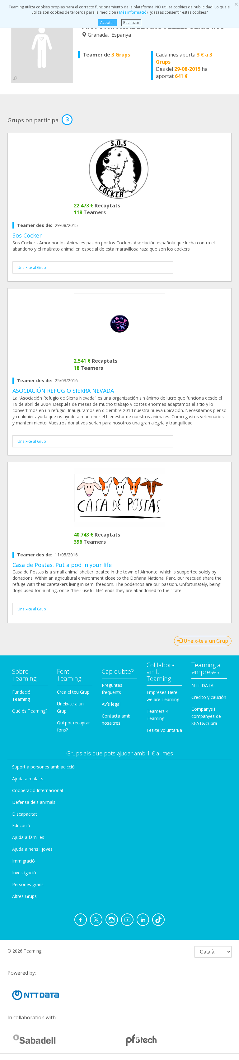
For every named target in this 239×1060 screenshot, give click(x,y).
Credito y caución (208, 697)
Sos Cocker (27, 235)
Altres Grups (24, 896)
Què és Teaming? (29, 711)
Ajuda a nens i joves (32, 849)
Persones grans (28, 884)
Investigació (24, 873)
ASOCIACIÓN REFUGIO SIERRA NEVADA (63, 390)
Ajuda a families (28, 837)
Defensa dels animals (33, 802)
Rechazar (131, 22)
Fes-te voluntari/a (164, 730)
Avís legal (111, 704)
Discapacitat (24, 814)
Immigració (23, 861)
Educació (21, 825)
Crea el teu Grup (73, 692)
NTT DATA (202, 685)
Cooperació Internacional (37, 790)
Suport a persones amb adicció (43, 767)
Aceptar (107, 22)
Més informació (132, 12)
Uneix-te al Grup (31, 267)
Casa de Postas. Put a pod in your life (62, 565)
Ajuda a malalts (27, 778)
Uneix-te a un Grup (205, 640)
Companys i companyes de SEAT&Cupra (206, 716)
